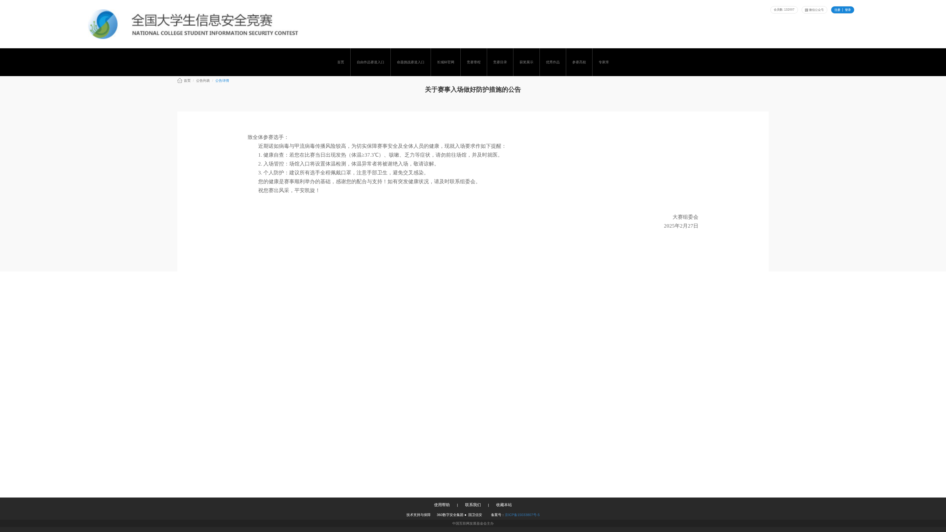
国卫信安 (475, 515)
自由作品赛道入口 (370, 62)
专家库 (604, 62)
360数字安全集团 (450, 515)
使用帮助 (442, 505)
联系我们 (473, 505)
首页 (340, 62)
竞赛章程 (474, 62)
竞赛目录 (500, 62)
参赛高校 (579, 62)
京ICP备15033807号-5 (522, 515)
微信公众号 (816, 10)
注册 (837, 10)
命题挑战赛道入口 (410, 62)
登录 (848, 10)
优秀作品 (553, 62)
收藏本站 (504, 505)
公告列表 (203, 81)
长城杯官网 (445, 62)
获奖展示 (526, 62)
